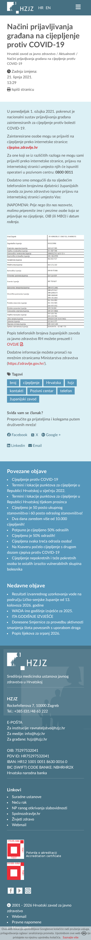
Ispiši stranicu (22, 89)
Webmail (19, 916)
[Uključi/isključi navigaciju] (78, 7)
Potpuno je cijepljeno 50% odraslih (40, 530)
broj (13, 383)
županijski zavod (23, 399)
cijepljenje (31, 383)
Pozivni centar (41, 391)
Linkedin (17, 446)
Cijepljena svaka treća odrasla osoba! (42, 541)
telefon (66, 391)
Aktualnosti (67, 54)
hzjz (71, 383)
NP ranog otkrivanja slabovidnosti (39, 808)
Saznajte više (70, 937)
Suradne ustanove (26, 797)
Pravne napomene (26, 922)
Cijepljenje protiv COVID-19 (35, 479)
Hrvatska (53, 383)
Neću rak (19, 802)
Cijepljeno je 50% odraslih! (33, 536)
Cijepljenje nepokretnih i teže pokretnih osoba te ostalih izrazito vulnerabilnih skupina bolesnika (44, 563)
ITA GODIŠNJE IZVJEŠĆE (32, 616)
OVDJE (13, 344)
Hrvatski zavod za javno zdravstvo (31, 54)
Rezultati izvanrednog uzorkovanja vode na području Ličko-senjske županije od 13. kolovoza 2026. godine (44, 599)
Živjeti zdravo (23, 819)
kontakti (16, 391)
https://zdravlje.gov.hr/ (26, 363)
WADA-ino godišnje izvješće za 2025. (42, 611)
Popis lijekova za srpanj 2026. (36, 633)
